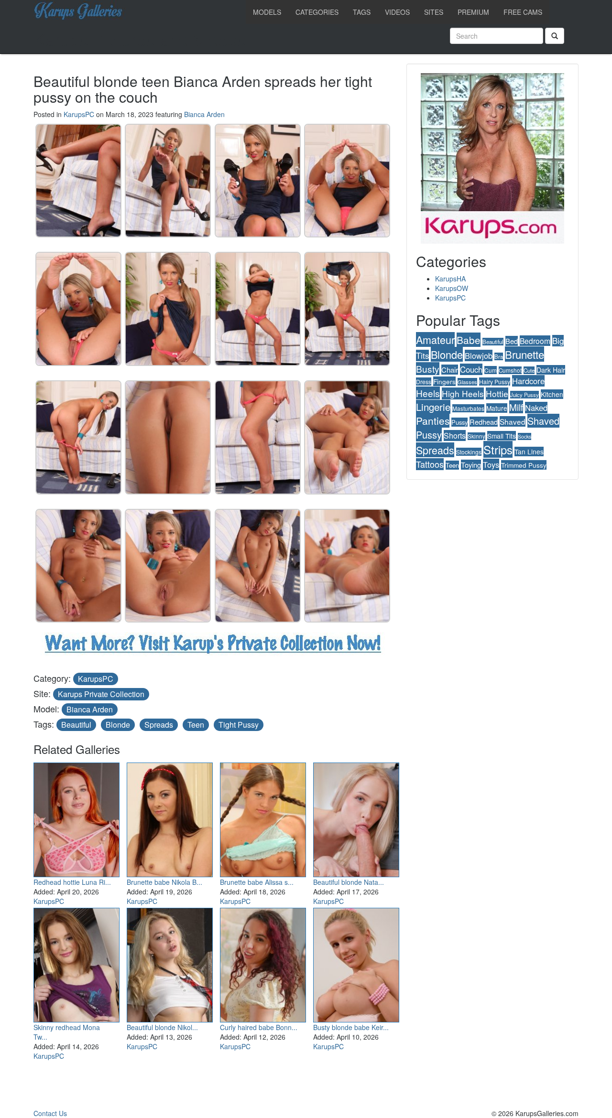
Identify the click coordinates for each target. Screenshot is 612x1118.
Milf (516, 406)
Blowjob (478, 355)
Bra (498, 356)
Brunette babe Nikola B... (164, 882)
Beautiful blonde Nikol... (162, 1027)
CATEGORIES (317, 12)
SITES (433, 12)
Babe (469, 340)
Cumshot (510, 370)
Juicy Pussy (524, 394)
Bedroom (535, 340)
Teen (195, 724)
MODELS (267, 12)
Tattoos (430, 464)
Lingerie (433, 407)
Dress (423, 381)
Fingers (444, 381)
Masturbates (468, 408)
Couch (471, 369)
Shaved (512, 421)
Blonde (118, 724)
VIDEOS (397, 12)
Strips (498, 449)
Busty (427, 368)
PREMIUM (473, 12)
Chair (449, 370)
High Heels (463, 393)
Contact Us (50, 1113)
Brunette (524, 354)
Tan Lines (529, 451)
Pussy (459, 422)
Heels (428, 393)
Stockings (468, 452)
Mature (496, 408)
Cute (529, 370)
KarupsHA (450, 278)
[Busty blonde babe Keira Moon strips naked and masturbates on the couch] (356, 963)
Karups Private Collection (101, 693)
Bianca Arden (204, 114)
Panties (432, 420)
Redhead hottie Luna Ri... (72, 882)
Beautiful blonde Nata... (348, 882)
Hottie (497, 393)
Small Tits (501, 436)
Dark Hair (550, 370)
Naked (536, 407)
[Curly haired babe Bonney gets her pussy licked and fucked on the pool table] (263, 963)
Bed (511, 341)
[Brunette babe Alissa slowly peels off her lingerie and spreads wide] (263, 817)
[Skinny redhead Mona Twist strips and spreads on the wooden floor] (76, 963)
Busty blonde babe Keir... (351, 1027)
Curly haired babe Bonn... (258, 1027)
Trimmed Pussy (523, 465)
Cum (490, 370)
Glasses (467, 382)
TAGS (362, 12)
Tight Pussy (239, 724)
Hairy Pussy (494, 381)
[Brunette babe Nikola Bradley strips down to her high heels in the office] (170, 817)
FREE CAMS (522, 12)
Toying (471, 465)
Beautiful (76, 724)
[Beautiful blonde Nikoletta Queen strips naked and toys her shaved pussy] (170, 963)
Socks (524, 436)
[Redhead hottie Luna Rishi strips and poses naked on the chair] (76, 817)
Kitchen (552, 394)
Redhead (484, 422)
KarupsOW (451, 288)
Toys (491, 464)
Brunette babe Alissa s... (257, 882)
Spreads (158, 724)
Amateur (435, 339)
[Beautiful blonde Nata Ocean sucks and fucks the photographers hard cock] (356, 817)
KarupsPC (79, 114)
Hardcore (528, 381)
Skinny (476, 436)
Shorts (455, 435)
